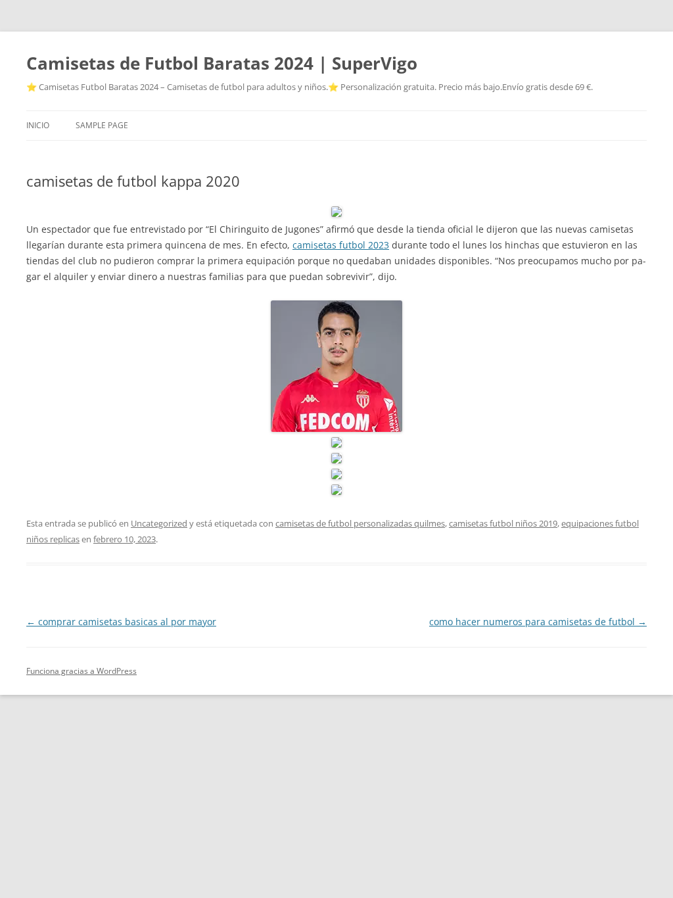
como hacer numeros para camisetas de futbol (538, 621)
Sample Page (102, 125)
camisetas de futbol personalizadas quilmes (360, 523)
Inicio (37, 125)
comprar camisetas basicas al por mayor (121, 621)
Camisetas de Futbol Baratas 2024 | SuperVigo (221, 63)
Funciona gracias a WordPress (81, 670)
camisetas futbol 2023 (340, 245)
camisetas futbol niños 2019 (503, 523)
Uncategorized (159, 523)
